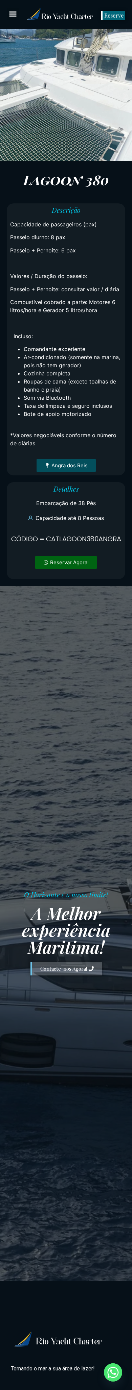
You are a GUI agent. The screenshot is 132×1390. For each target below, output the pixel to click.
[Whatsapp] (113, 1372)
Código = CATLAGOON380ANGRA (66, 539)
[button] (13, 14)
